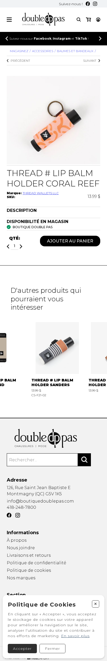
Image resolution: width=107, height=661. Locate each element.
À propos (16, 540)
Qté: (14, 238)
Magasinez (19, 51)
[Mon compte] (98, 19)
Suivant (89, 60)
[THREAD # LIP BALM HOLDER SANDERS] (57, 359)
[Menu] (9, 19)
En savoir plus (75, 636)
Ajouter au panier (70, 241)
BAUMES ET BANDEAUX (75, 51)
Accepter (22, 648)
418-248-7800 (21, 507)
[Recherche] (79, 19)
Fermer (52, 648)
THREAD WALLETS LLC (41, 193)
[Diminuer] (8, 246)
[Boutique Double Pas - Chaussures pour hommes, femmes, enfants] (54, 438)
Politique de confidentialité (36, 562)
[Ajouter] (21, 246)
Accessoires (42, 51)
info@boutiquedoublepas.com (40, 501)
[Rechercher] (84, 459)
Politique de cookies (29, 570)
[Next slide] (100, 38)
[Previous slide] (6, 38)
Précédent (20, 60)
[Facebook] (88, 3)
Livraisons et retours (29, 555)
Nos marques (21, 577)
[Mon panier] (88, 19)
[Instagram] (95, 3)
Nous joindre (21, 547)
